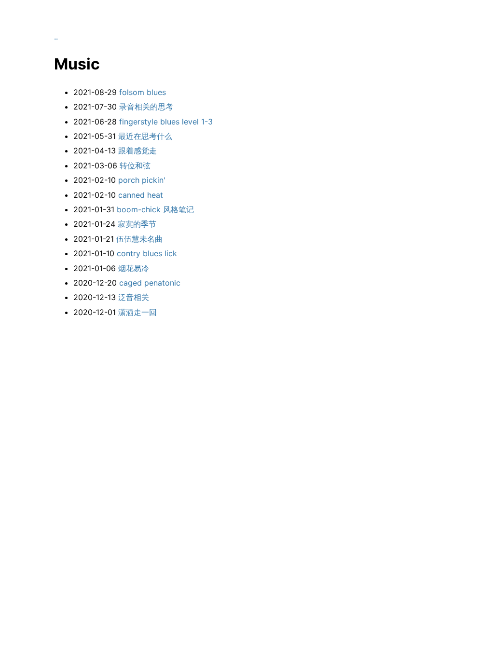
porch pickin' (141, 180)
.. (56, 36)
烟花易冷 (133, 268)
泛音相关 (133, 297)
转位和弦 (135, 165)
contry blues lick (147, 253)
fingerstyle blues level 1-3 (166, 121)
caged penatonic (149, 283)
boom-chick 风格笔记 (155, 209)
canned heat (140, 195)
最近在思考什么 (145, 136)
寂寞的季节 (137, 224)
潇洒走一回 (137, 312)
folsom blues (142, 92)
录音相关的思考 (146, 106)
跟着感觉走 (137, 150)
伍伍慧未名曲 (139, 239)
